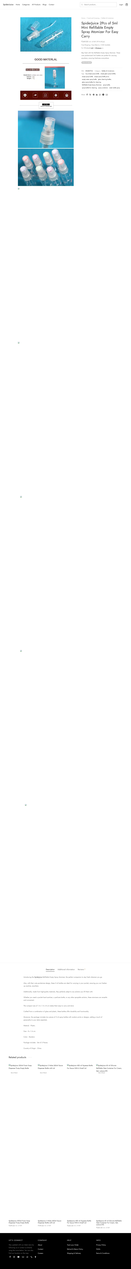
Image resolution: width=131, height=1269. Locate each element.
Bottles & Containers (108, 71)
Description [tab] (50, 969)
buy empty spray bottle (92, 74)
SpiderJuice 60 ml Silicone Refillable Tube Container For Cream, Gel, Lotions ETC (109, 1223)
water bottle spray (114, 88)
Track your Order (73, 1245)
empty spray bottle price (101, 77)
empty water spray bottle (89, 79)
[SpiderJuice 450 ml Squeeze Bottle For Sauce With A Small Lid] (80, 1141)
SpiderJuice (38, 977)
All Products (36, 4)
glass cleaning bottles (104, 79)
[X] (90, 94)
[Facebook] (87, 94)
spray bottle (106, 85)
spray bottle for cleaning (89, 88)
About (40, 1245)
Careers (40, 1253)
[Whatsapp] (100, 94)
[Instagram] (14, 1257)
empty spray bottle (87, 77)
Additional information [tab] (66, 969)
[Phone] (31, 1257)
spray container (103, 88)
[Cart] (126, 4)
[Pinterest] (93, 94)
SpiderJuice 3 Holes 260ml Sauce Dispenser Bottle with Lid (49, 1222)
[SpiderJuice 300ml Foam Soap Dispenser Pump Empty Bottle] (22, 1141)
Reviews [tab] (81, 969)
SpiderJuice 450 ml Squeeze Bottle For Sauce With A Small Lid (79, 1222)
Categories (26, 4)
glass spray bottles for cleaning (91, 82)
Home (18, 4)
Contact (51, 4)
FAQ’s (98, 1249)
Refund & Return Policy (75, 1249)
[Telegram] (103, 94)
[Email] (106, 94)
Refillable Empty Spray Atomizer (92, 85)
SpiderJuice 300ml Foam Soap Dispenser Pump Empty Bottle (19, 1222)
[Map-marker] (35, 1257)
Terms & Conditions (102, 1253)
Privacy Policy (101, 1245)
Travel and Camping (93, 18)
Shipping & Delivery (74, 1253)
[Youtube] (18, 1257)
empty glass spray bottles (108, 74)
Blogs (44, 4)
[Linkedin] (96, 94)
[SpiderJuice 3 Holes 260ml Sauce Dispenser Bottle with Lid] (51, 1141)
